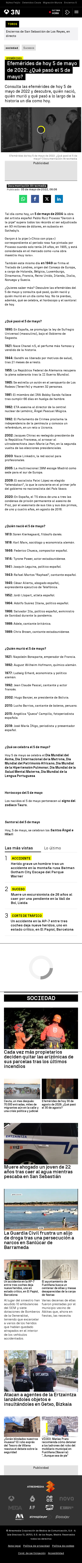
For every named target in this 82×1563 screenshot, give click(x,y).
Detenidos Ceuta (31, 2)
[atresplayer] (67, 12)
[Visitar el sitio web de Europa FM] (67, 1508)
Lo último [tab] (52, 848)
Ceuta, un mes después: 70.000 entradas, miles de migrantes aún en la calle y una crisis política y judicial (21, 1106)
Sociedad (41, 998)
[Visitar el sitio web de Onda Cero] (50, 1508)
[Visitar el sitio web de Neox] (50, 1499)
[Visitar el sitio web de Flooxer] (62, 1517)
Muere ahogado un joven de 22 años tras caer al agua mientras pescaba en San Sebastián (38, 1172)
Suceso (18, 889)
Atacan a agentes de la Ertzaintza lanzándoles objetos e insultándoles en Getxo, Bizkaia (40, 1399)
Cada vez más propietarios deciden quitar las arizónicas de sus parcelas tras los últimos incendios (38, 1059)
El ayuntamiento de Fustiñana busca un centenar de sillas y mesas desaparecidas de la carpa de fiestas (59, 1288)
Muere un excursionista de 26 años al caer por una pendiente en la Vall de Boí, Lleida (41, 898)
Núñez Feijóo (13, 2)
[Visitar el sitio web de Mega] (15, 1508)
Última (56, 12)
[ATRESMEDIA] (41, 1486)
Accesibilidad (56, 1553)
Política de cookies (63, 1545)
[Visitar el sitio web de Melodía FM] (19, 1517)
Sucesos (28, 47)
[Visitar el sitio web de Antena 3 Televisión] (15, 1499)
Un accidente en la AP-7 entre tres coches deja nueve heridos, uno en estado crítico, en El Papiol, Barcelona (42, 925)
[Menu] (77, 12)
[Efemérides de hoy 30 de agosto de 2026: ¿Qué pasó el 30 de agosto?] (60, 1089)
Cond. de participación (32, 1553)
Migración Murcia (52, 2)
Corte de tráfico (27, 916)
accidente (21, 858)
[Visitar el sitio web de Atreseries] (32, 1508)
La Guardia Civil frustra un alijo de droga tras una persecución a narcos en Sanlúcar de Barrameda (39, 1240)
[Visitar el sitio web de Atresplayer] (41, 1517)
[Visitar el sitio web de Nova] (67, 1499)
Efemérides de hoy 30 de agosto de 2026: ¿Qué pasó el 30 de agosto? (59, 1105)
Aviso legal (14, 1545)
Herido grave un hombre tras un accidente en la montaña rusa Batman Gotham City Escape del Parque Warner (42, 869)
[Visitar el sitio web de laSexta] (32, 1499)
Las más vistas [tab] (19, 848)
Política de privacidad (36, 1545)
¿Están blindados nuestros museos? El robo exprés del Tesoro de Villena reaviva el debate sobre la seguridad (21, 1446)
